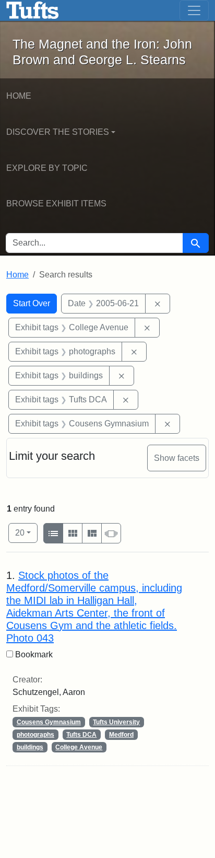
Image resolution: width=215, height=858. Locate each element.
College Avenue (78, 747)
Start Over (31, 303)
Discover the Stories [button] (57, 131)
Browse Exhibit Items (56, 203)
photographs (35, 734)
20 (26, 532)
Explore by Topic (47, 168)
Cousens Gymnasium (49, 722)
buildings (30, 747)
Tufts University (116, 722)
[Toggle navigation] (194, 10)
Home (18, 95)
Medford (121, 734)
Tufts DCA (81, 734)
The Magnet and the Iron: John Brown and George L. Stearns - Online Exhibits (32, 10)
